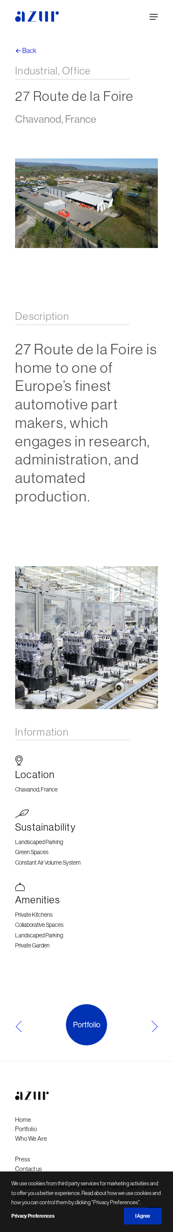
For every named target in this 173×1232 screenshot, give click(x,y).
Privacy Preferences (32, 1216)
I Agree (142, 1216)
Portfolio (86, 1025)
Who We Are (31, 1138)
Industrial (36, 71)
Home (23, 1119)
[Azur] (37, 16)
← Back (26, 50)
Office (76, 71)
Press (22, 1159)
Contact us (28, 1168)
